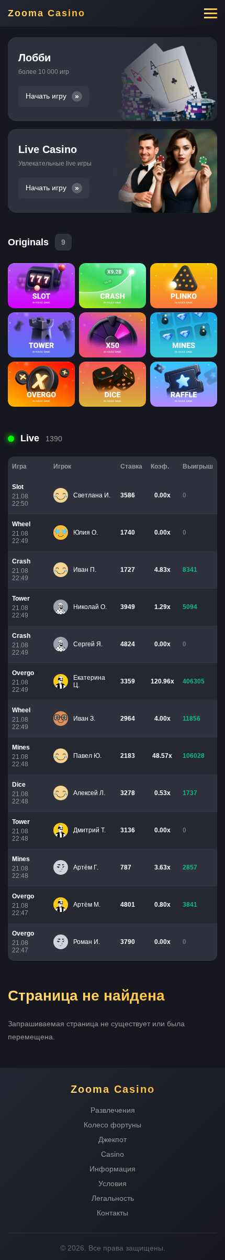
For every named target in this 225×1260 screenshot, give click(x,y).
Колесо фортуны (112, 1125)
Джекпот (112, 1139)
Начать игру (46, 96)
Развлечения (113, 1110)
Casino (112, 1154)
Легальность (113, 1198)
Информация (112, 1169)
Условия (112, 1183)
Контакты (112, 1213)
